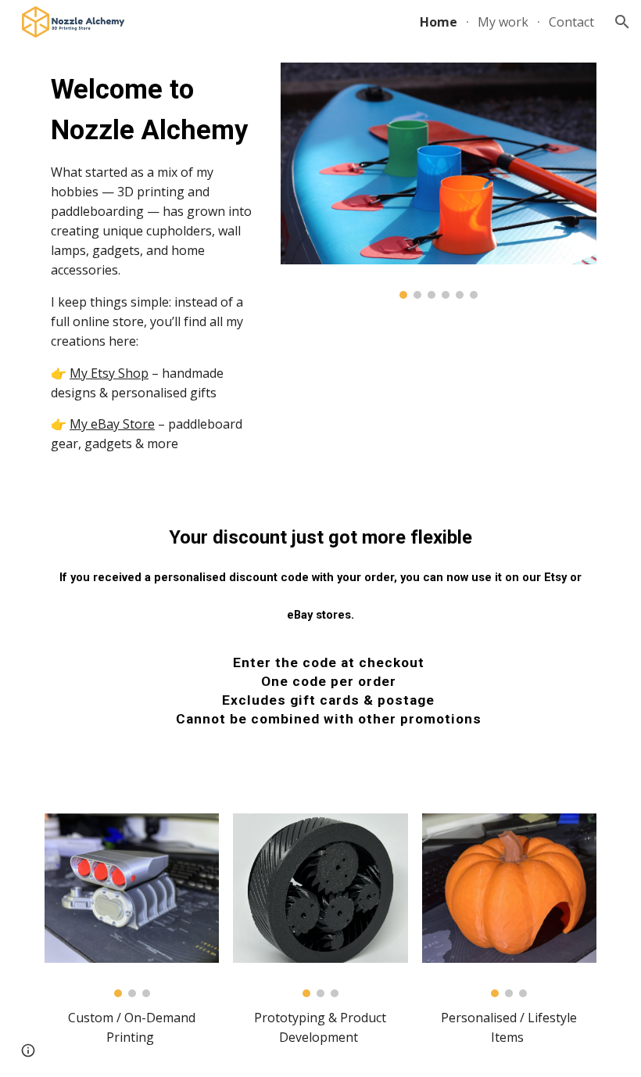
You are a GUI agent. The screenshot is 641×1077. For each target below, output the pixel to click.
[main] (156, 261)
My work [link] (503, 22)
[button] (622, 22)
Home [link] (438, 22)
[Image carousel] (438, 181)
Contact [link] (571, 22)
